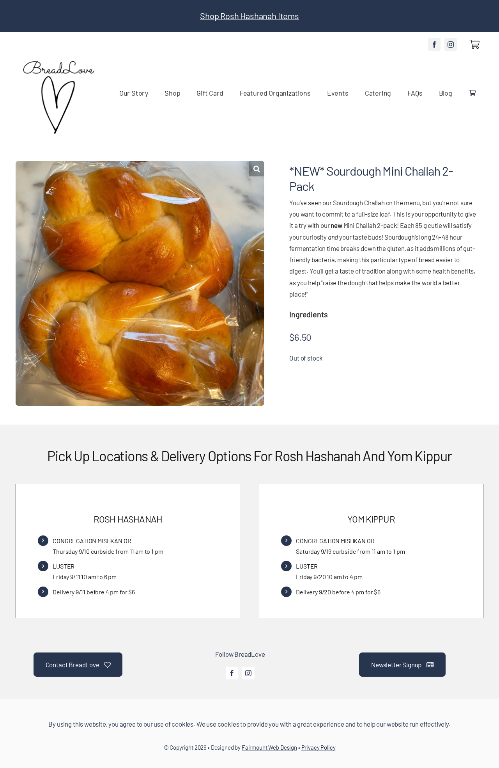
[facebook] (434, 44)
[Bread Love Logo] (58, 62)
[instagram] (450, 44)
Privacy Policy (318, 747)
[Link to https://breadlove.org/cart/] (474, 44)
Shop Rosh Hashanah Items (249, 16)
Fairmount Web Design (269, 747)
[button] (256, 168)
